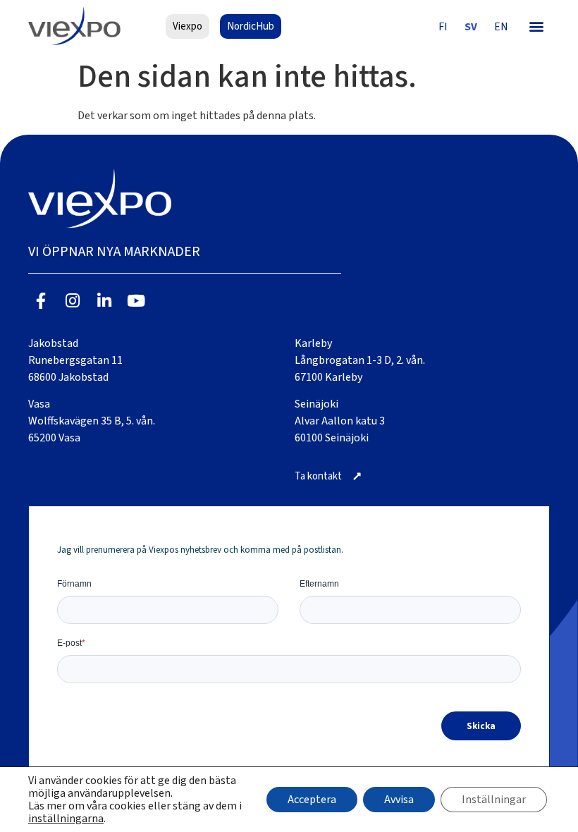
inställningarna (66, 818)
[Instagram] (73, 301)
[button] (536, 26)
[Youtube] (136, 301)
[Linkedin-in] (105, 301)
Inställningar (494, 799)
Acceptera (312, 799)
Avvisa (399, 799)
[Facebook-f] (41, 301)
